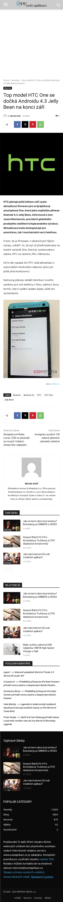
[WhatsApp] (40, 124)
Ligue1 (6, 672)
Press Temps (9, 717)
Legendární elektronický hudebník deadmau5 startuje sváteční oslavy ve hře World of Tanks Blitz (29, 708)
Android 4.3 (29, 395)
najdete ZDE (46, 859)
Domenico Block (11, 691)
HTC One (49, 395)
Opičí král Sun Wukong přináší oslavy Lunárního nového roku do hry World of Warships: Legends (31, 721)
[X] (25, 124)
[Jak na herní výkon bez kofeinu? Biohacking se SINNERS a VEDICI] (11, 525)
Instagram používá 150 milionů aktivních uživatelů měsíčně (47, 438)
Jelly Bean (9, 399)
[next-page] (11, 570)
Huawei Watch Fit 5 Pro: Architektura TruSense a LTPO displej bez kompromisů (39, 540)
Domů (6, 80)
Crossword (9, 681)
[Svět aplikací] (31, 4)
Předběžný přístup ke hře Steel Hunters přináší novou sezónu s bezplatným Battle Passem (29, 695)
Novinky (15, 80)
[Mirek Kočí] (5, 116)
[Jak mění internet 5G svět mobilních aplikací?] (11, 558)
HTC (39, 395)
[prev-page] (5, 570)
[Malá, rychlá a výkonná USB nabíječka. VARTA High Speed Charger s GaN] (11, 649)
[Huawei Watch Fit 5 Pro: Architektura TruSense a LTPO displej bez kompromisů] (11, 541)
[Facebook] (17, 124)
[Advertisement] (31, 42)
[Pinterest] (32, 124)
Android (16, 395)
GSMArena (55, 384)
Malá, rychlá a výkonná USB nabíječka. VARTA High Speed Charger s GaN (38, 648)
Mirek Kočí (15, 116)
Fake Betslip (9, 704)
